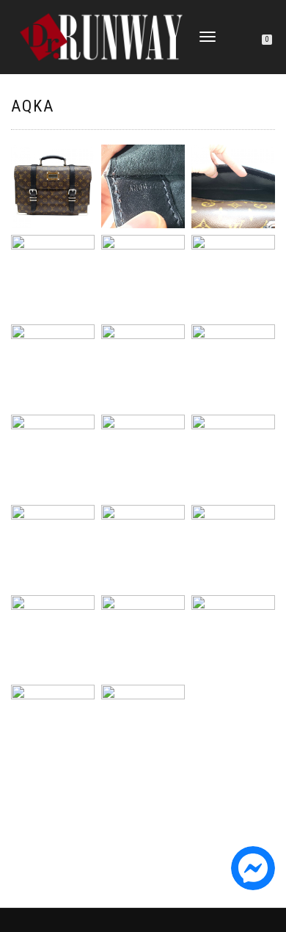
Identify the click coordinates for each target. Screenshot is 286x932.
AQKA (32, 106)
